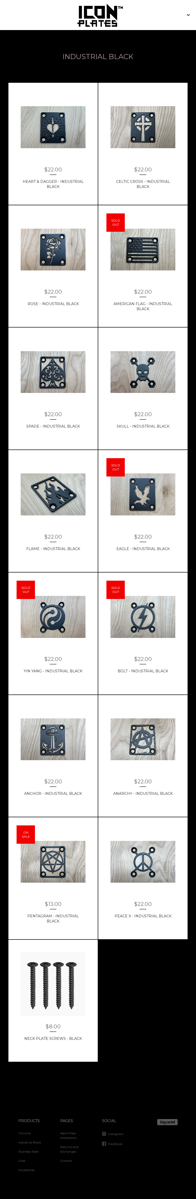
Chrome (24, 1133)
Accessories (26, 1170)
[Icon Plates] (98, 15)
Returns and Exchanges (69, 1149)
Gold (21, 1161)
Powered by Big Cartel (167, 1122)
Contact (66, 1161)
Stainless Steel (28, 1151)
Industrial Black (29, 1142)
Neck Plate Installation (68, 1135)
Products (29, 1121)
